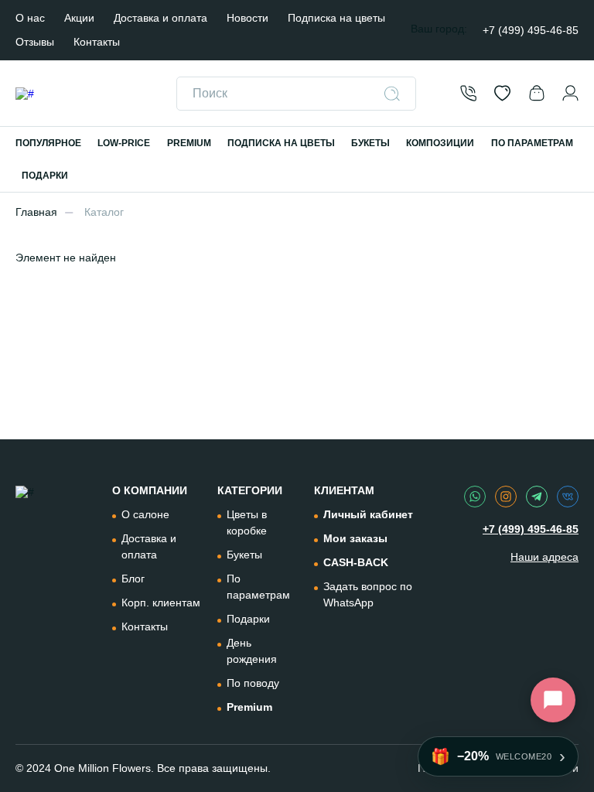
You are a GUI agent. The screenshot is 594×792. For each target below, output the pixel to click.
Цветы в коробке (247, 522)
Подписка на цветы (336, 18)
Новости (247, 18)
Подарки (248, 619)
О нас (30, 18)
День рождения (252, 651)
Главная (36, 212)
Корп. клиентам (160, 602)
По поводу (253, 683)
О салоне (145, 514)
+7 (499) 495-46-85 (531, 30)
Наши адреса (544, 557)
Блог (133, 578)
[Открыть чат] (553, 700)
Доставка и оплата (160, 18)
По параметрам (258, 586)
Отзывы (34, 42)
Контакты (96, 42)
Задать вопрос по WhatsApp (367, 594)
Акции (79, 18)
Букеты (244, 554)
